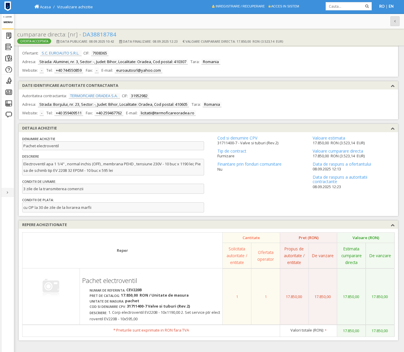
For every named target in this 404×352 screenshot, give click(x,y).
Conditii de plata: (38, 200)
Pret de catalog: (105, 295)
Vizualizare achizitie (75, 6)
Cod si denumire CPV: (108, 306)
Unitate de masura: (107, 301)
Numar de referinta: (107, 290)
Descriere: (98, 313)
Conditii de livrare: (39, 181)
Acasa (45, 6)
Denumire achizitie (38, 139)
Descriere (30, 156)
